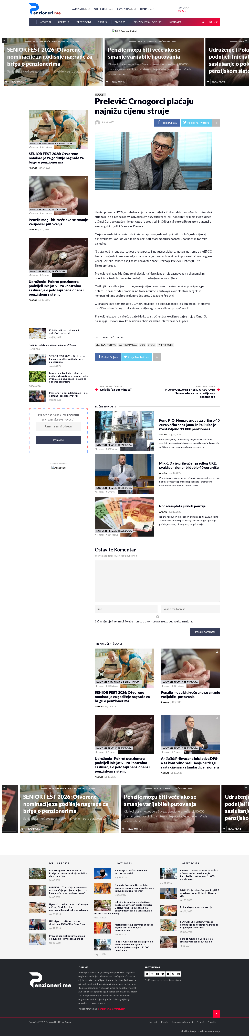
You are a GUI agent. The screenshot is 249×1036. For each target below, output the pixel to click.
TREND (146, 9)
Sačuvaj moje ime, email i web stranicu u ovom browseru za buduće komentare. (144, 621)
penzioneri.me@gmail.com (111, 1008)
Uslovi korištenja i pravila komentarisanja (200, 1031)
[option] (52, 62)
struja (151, 345)
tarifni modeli (165, 345)
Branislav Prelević (106, 345)
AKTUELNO (126, 9)
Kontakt (175, 22)
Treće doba (83, 22)
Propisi (103, 22)
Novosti (45, 22)
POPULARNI (103, 9)
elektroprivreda (128, 345)
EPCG (142, 345)
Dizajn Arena (64, 1022)
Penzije (164, 1022)
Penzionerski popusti (148, 22)
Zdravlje (64, 22)
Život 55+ (121, 22)
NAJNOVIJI (80, 9)
